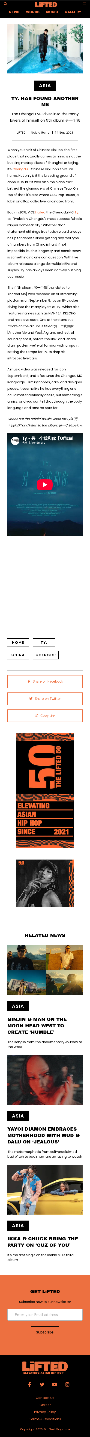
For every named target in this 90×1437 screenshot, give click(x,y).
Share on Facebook (48, 681)
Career (45, 1405)
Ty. (77, 212)
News (14, 12)
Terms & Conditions (45, 1419)
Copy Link (47, 715)
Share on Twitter (48, 698)
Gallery (73, 12)
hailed (40, 212)
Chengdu (20, 169)
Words (32, 12)
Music (52, 12)
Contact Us (45, 1397)
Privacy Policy (45, 1412)
